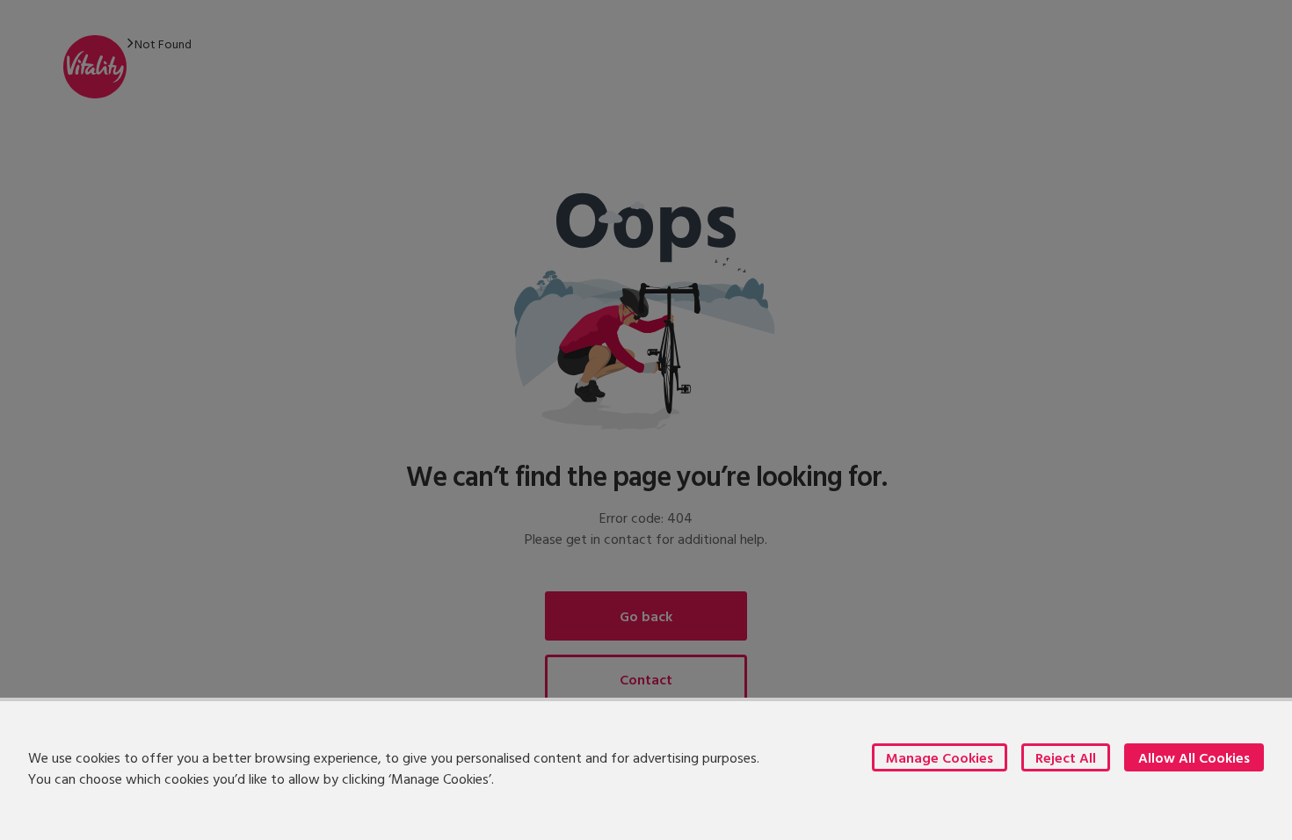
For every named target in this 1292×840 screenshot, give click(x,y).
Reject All (1065, 757)
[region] (646, 769)
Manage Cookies (939, 757)
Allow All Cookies (1194, 757)
